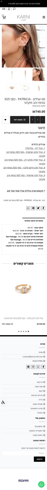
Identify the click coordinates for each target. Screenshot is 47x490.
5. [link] (44, 175)
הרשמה (39, 459)
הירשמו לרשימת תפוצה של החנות (33, 448)
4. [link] (44, 167)
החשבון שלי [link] (38, 426)
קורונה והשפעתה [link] (36, 408)
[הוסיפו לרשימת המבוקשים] (5, 119)
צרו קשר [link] (40, 382)
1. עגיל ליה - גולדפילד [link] (35, 148)
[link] (41, 484)
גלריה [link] (41, 399)
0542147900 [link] (38, 361)
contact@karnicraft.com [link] (33, 356)
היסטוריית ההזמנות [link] (36, 431)
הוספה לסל (18, 120)
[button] (39, 74)
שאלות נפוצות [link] (38, 404)
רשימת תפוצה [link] (38, 435)
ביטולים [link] (40, 413)
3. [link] (44, 159)
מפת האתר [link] (39, 386)
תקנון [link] (41, 391)
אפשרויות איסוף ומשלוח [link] (34, 221)
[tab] (29, 59)
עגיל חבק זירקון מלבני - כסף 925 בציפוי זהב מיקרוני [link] (23, 318)
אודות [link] (41, 352)
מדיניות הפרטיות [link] (37, 395)
